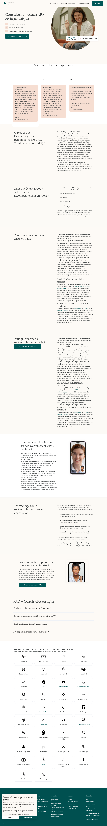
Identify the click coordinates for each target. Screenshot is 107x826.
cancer (82, 286)
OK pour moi (28, 817)
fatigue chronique (62, 310)
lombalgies (77, 308)
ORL (43, 686)
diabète (77, 286)
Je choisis (10, 817)
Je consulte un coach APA (27, 346)
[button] (54, 3)
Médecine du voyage (83, 724)
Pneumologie (63, 686)
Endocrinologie (43, 712)
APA (43, 764)
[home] (9, 3)
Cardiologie (43, 724)
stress (86, 308)
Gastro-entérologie (83, 686)
